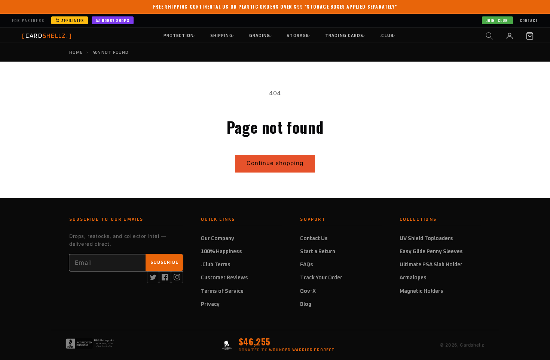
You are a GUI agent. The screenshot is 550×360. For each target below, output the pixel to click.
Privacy (210, 304)
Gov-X (308, 291)
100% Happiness (221, 251)
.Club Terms (215, 264)
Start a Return (317, 251)
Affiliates (72, 20)
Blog (305, 304)
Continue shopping (275, 163)
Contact (529, 20)
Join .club (497, 20)
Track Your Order (321, 277)
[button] (489, 36)
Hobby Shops (115, 20)
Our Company (217, 238)
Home (76, 52)
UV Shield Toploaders (426, 238)
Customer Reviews (224, 277)
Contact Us (314, 238)
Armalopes (413, 277)
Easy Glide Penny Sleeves (431, 251)
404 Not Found (110, 52)
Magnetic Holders (421, 291)
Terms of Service (222, 291)
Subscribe (164, 262)
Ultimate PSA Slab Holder (431, 264)
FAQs (306, 264)
